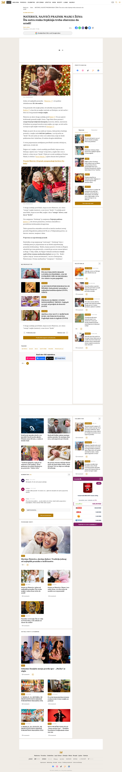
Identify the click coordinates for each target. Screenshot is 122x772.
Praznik (50, 348)
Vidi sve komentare (45, 515)
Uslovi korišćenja (77, 762)
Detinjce (49, 127)
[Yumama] (82, 759)
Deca (36, 348)
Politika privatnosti (67, 762)
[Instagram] (82, 70)
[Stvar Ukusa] (90, 759)
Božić (51, 117)
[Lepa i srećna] (62, 759)
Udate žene (43, 348)
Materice (47, 101)
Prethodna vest (30, 332)
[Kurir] (30, 759)
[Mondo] (37, 759)
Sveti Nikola (40, 157)
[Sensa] (75, 759)
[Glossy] (56, 759)
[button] (70, 28)
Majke (31, 348)
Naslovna (25, 7)
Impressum (43, 762)
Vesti (31, 7)
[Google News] (98, 70)
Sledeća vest (61, 332)
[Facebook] (77, 70)
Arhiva (59, 762)
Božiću (25, 110)
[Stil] (3, 2)
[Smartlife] (68, 759)
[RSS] (93, 70)
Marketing (49, 762)
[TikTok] (87, 70)
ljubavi (25, 222)
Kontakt (55, 762)
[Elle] (50, 759)
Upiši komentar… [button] (32, 510)
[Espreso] (44, 759)
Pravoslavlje (59, 348)
